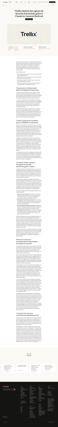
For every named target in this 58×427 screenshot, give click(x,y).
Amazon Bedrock (19, 63)
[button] (11, 2)
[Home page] (5, 2)
